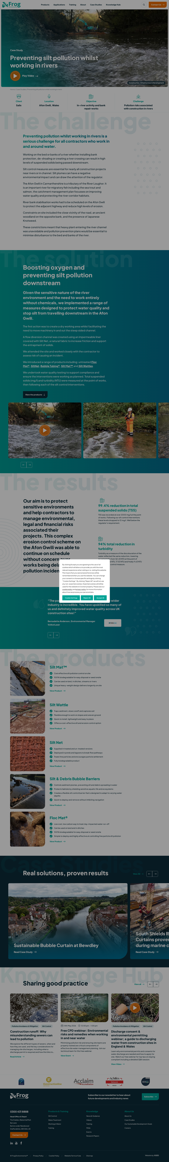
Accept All (100, 598)
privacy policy (81, 589)
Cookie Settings (71, 598)
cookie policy (67, 589)
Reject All (86, 598)
